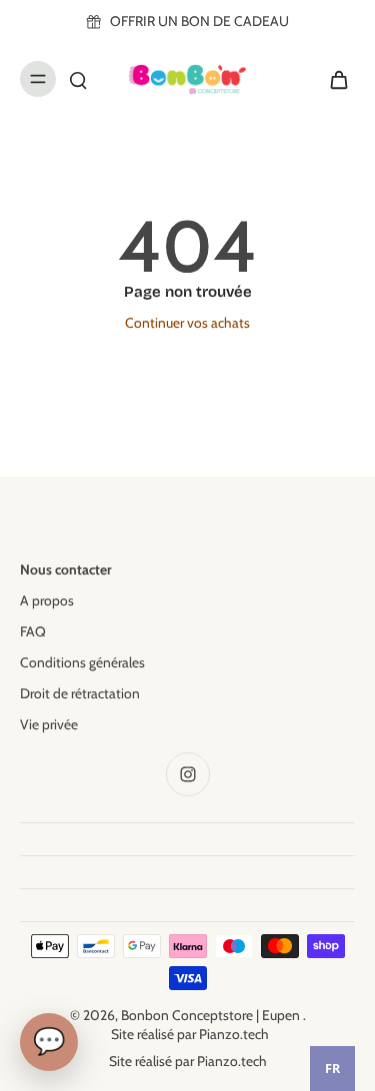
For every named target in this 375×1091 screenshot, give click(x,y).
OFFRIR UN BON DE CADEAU (199, 21)
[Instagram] (188, 774)
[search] (78, 79)
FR (332, 1068)
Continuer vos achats (187, 323)
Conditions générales (82, 662)
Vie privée (49, 724)
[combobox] (332, 1068)
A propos (47, 600)
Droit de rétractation (80, 693)
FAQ (33, 631)
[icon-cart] (333, 79)
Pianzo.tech (234, 1034)
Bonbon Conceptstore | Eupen (212, 1015)
